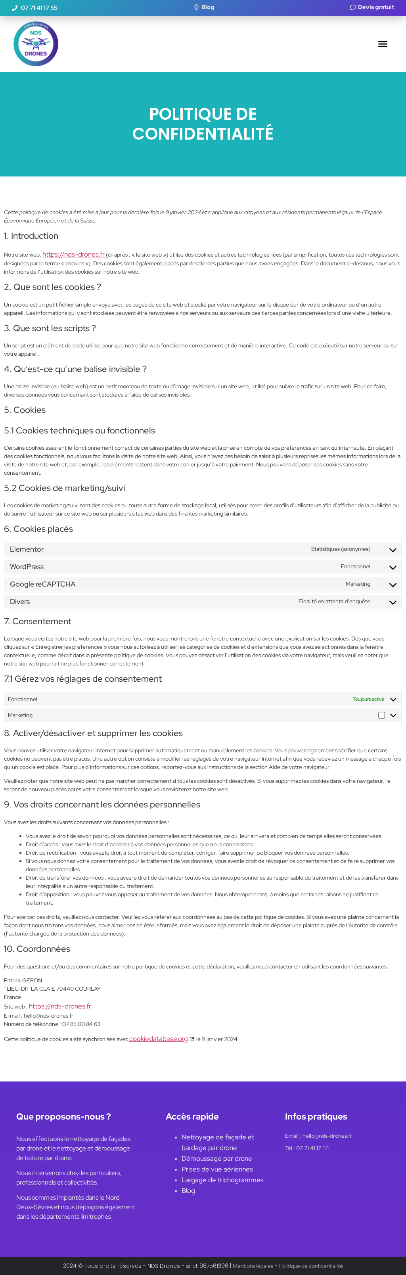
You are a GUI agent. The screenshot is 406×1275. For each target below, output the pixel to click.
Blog (188, 1190)
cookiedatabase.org (158, 1038)
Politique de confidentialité (311, 1265)
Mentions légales (253, 1265)
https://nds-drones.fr (73, 254)
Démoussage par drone (217, 1158)
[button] (383, 44)
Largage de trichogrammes (223, 1179)
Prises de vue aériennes (217, 1169)
